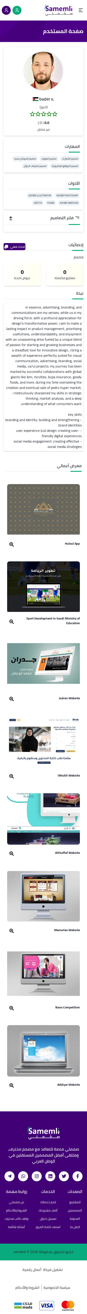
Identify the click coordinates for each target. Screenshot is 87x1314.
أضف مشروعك (48, 1210)
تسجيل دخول (48, 1219)
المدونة (75, 1219)
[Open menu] (80, 10)
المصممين (75, 1210)
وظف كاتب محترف (16, 1219)
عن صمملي (16, 1202)
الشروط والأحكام (16, 1210)
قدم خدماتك (48, 1202)
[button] (43, 71)
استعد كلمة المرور (47, 1227)
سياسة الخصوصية (57, 1287)
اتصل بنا (75, 1227)
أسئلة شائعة (16, 1227)
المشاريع (75, 1202)
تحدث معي (17, 247)
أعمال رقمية (32, 1269)
